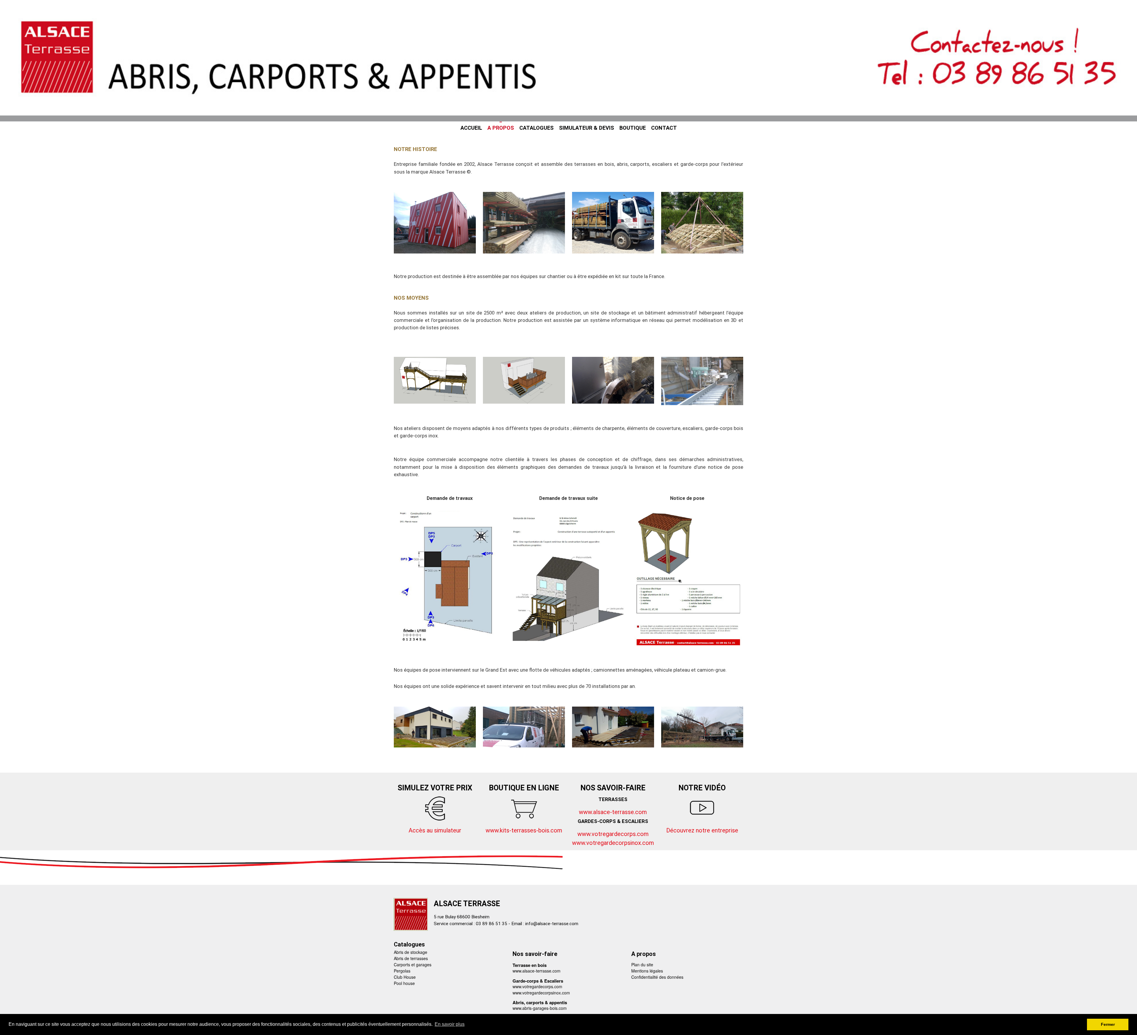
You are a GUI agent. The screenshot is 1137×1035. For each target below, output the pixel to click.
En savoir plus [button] (450, 1024)
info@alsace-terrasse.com (551, 923)
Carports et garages (412, 964)
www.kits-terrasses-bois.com (524, 830)
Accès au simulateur (435, 830)
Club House (405, 977)
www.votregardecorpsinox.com (541, 993)
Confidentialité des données (657, 977)
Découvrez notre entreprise (702, 830)
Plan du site (642, 964)
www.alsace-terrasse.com (613, 812)
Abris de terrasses (411, 958)
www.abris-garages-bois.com (540, 1008)
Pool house (404, 983)
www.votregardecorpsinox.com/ (614, 842)
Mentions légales (647, 971)
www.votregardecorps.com (613, 833)
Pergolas (402, 971)
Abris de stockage (410, 952)
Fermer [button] (1108, 1024)
